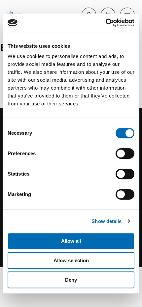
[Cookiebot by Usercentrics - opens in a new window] (105, 22)
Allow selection (71, 260)
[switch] (125, 153)
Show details (106, 221)
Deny (71, 280)
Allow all (71, 241)
